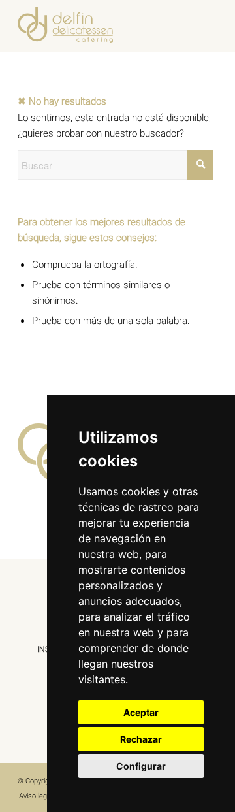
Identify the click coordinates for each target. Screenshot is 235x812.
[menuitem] (35, 796)
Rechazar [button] (141, 739)
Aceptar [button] (141, 712)
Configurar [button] (141, 765)
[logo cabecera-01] (98, 26)
